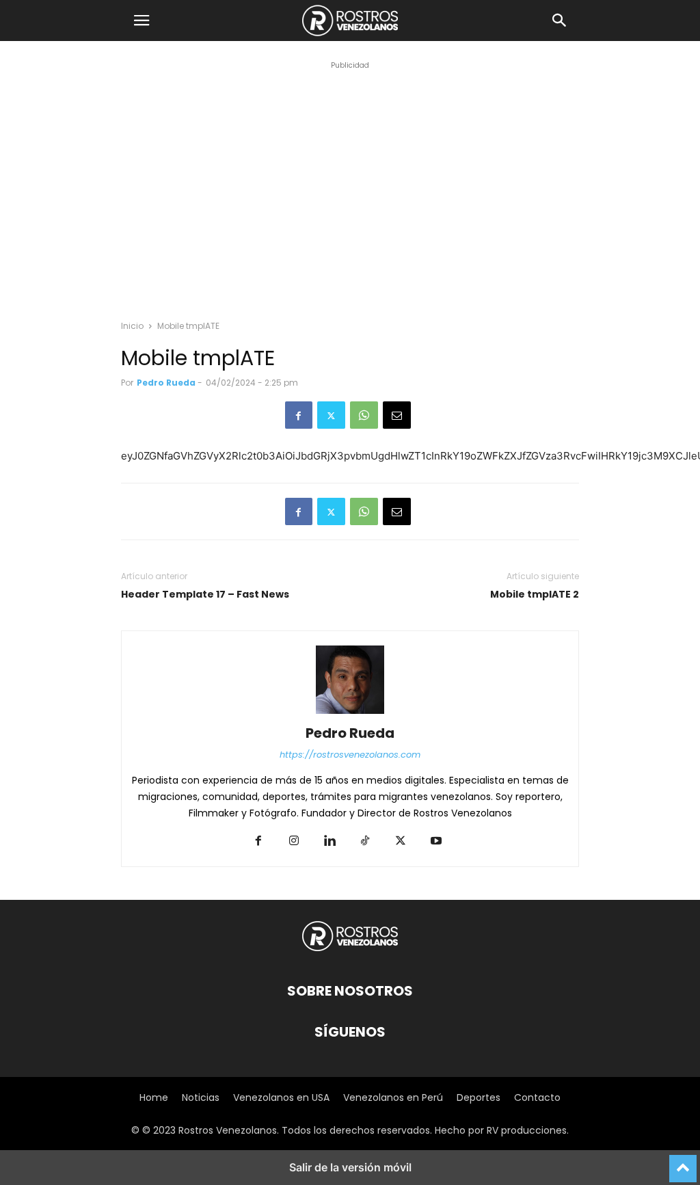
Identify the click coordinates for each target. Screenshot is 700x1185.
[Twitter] (331, 415)
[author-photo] (350, 714)
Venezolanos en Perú (393, 1097)
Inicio (132, 326)
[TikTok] (365, 842)
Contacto (537, 1097)
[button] (141, 20)
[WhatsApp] (364, 415)
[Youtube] (436, 842)
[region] (350, 202)
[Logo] (350, 949)
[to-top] (683, 1162)
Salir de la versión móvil (350, 1167)
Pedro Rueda (166, 382)
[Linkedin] (329, 842)
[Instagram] (294, 842)
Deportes (478, 1097)
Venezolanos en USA (281, 1097)
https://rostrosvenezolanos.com (350, 754)
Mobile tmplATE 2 (534, 594)
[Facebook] (298, 415)
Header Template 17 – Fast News (205, 594)
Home (153, 1097)
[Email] (397, 415)
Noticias (200, 1097)
